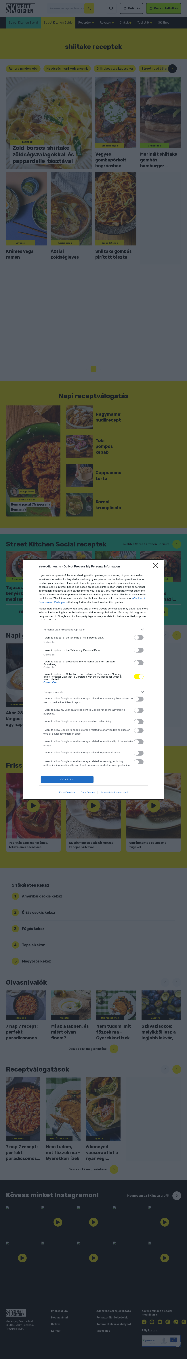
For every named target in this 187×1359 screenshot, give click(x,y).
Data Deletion (67, 792)
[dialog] (93, 679)
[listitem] (93, 629)
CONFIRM (67, 779)
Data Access (88, 792)
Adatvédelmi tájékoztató (114, 792)
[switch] (139, 637)
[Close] (156, 566)
